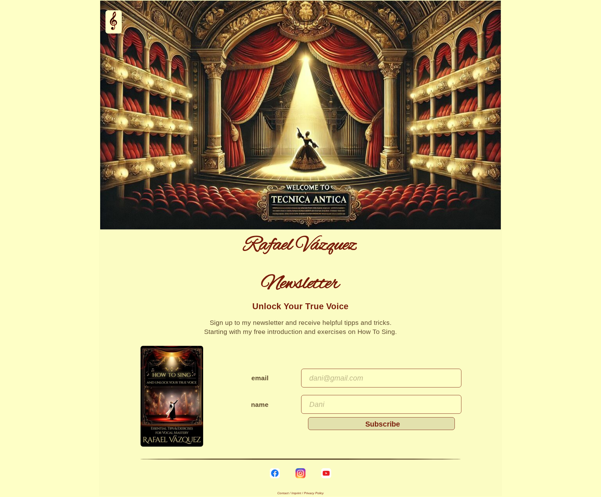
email (260, 378)
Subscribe (382, 424)
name (260, 404)
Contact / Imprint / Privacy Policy (300, 493)
